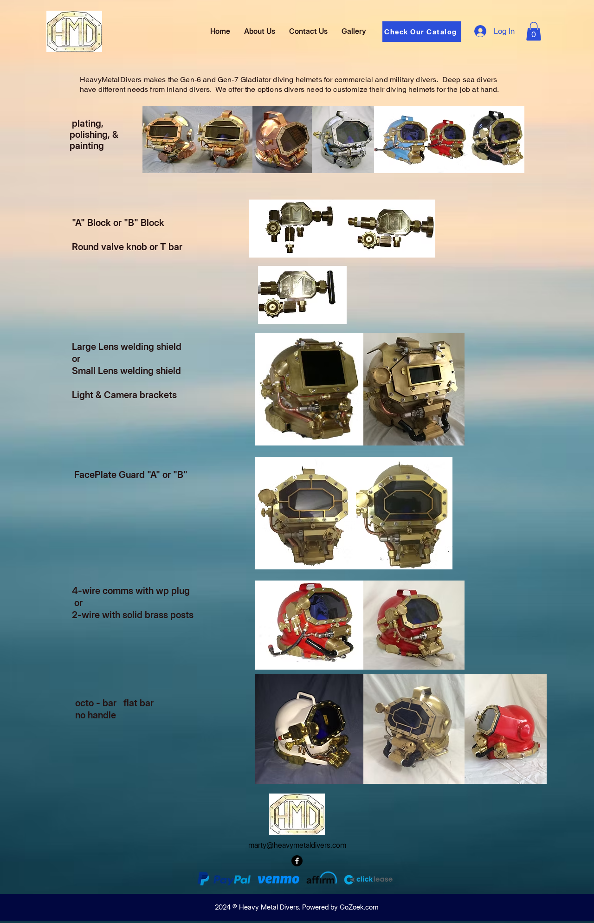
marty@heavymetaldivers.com (297, 845)
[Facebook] (297, 860)
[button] (534, 31)
